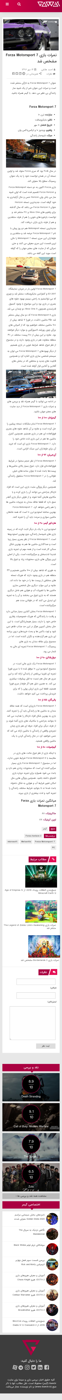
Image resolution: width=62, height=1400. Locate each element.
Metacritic (26, 841)
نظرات (49, 74)
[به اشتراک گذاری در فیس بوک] (13, 74)
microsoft (12, 841)
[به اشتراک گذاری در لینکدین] (20, 74)
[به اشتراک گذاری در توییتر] (17, 74)
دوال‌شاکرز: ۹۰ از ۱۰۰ (46, 657)
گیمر (45, 828)
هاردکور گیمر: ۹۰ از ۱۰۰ (45, 523)
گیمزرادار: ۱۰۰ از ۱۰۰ (47, 417)
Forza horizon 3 (33, 836)
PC (53, 847)
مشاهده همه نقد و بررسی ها (31, 1196)
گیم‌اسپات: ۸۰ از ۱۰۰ (46, 747)
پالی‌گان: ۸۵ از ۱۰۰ (47, 700)
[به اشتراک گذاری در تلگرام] (23, 74)
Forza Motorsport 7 (45, 841)
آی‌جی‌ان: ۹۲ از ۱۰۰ (47, 455)
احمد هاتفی (47, 69)
